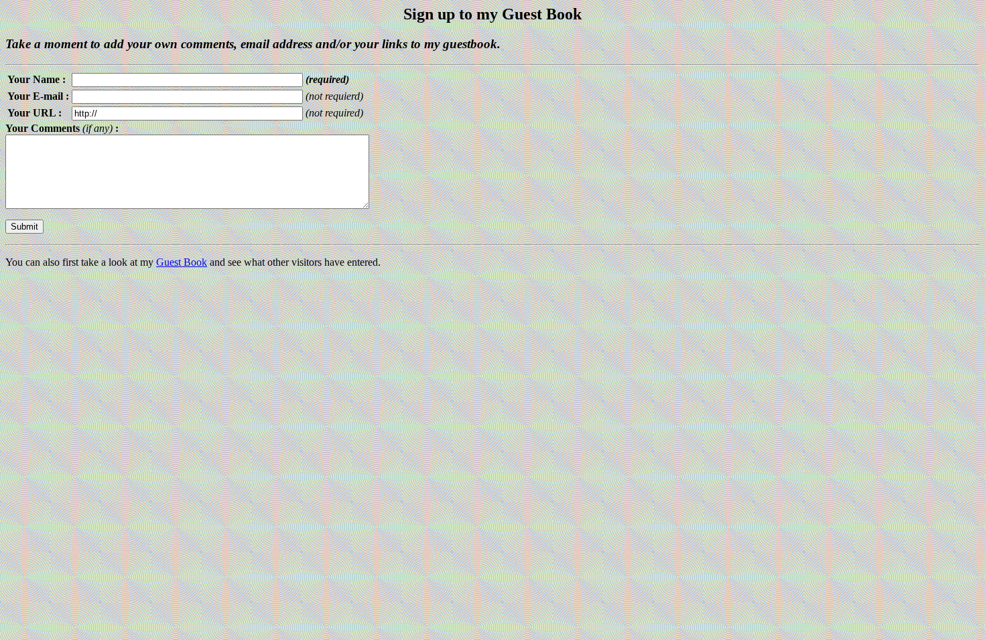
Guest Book (181, 262)
